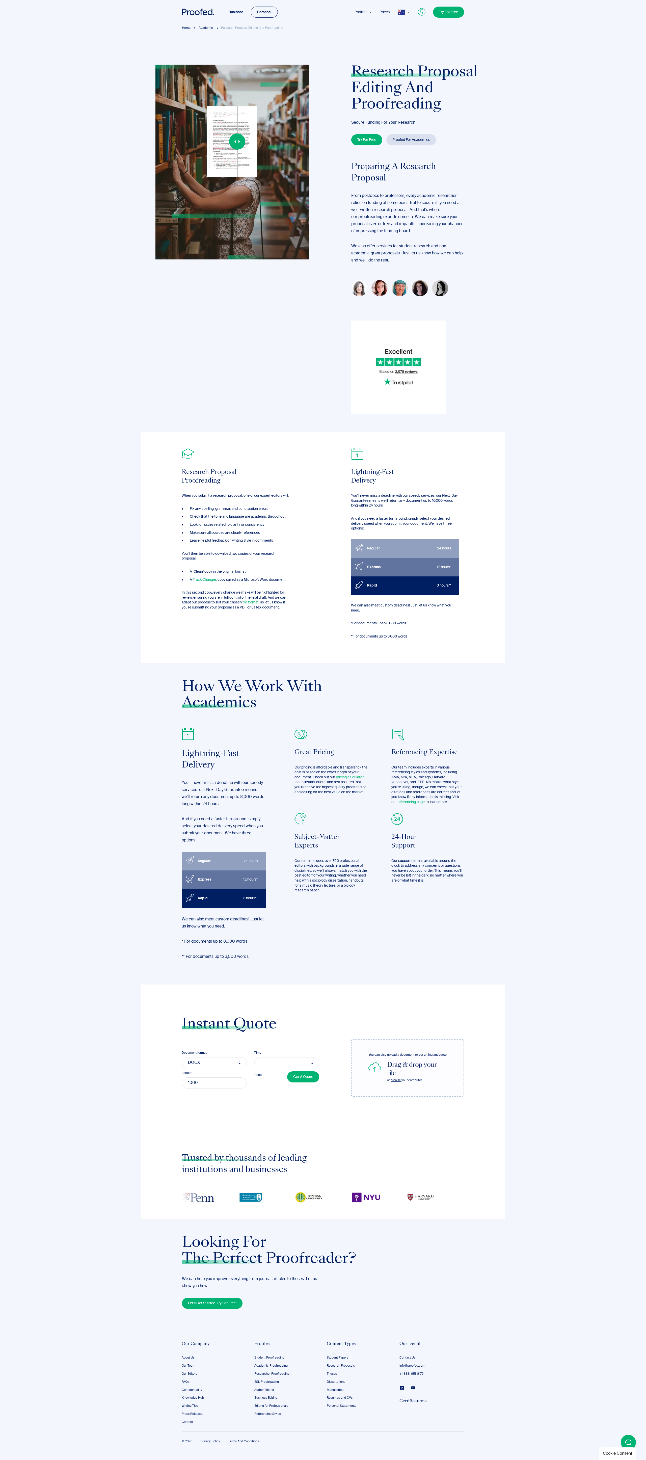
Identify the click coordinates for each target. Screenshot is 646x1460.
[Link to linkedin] (402, 1387)
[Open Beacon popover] (628, 1442)
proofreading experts (377, 217)
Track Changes (205, 579)
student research (414, 246)
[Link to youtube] (413, 1387)
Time (257, 1052)
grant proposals (385, 253)
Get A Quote (303, 1077)
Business (236, 12)
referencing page (411, 802)
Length (187, 1073)
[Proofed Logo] (198, 12)
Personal (264, 12)
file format (251, 602)
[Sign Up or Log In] (422, 12)
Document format (194, 1052)
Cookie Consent (617, 1454)
